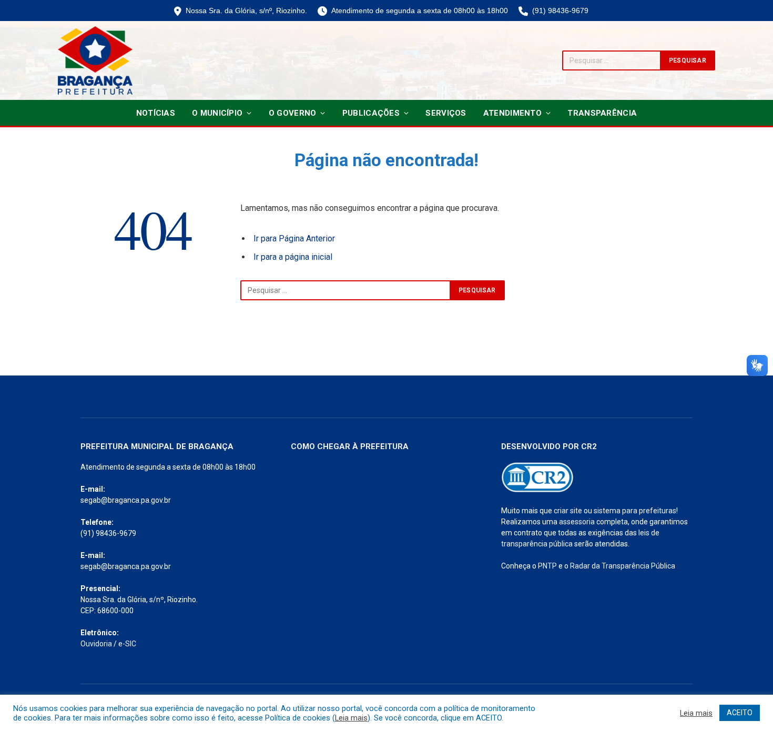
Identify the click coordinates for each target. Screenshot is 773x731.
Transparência (602, 113)
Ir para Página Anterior (294, 238)
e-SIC (127, 643)
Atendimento (512, 113)
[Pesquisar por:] (345, 290)
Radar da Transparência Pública (622, 566)
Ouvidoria (96, 643)
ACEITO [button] (739, 712)
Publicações (371, 113)
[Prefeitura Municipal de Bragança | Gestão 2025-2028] (95, 60)
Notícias (155, 113)
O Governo (293, 113)
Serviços (445, 113)
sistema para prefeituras (635, 510)
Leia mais (351, 718)
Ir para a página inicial (292, 257)
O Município (217, 113)
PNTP (547, 566)
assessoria (577, 521)
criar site (568, 510)
